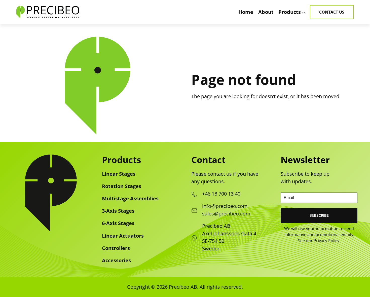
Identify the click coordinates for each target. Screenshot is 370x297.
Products (121, 160)
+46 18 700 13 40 (221, 193)
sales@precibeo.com (226, 213)
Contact (208, 160)
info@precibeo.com (225, 206)
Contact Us (331, 12)
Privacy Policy (326, 240)
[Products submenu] (303, 12)
